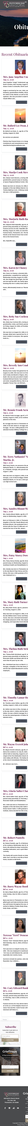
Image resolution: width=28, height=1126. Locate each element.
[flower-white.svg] (9, 1108)
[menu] (25, 2)
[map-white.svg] (13, 1108)
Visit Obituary (21, 102)
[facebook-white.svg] (5, 1108)
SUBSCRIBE (10, 1040)
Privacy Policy (21, 1124)
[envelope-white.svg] (18, 1108)
